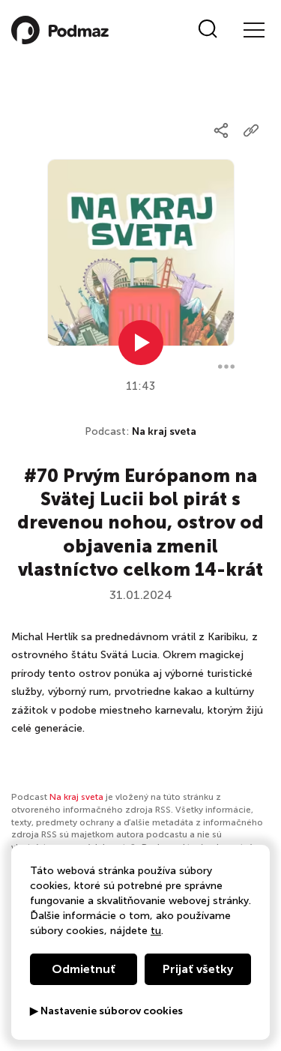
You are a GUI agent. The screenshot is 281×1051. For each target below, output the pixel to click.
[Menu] (253, 29)
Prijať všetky (198, 969)
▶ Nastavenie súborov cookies (106, 1011)
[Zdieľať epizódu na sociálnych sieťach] (221, 130)
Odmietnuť (83, 969)
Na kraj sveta (164, 431)
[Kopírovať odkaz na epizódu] (251, 130)
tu (156, 930)
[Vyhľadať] (208, 30)
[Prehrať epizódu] (140, 342)
